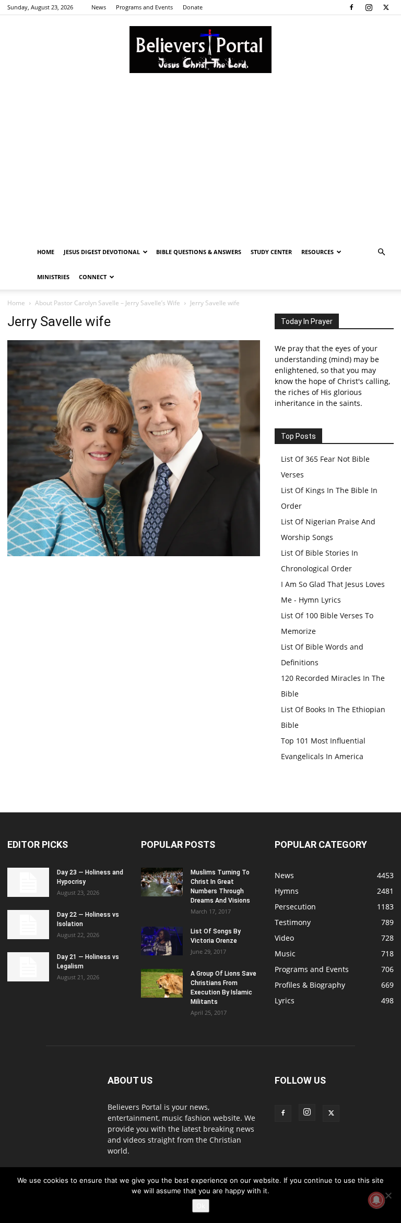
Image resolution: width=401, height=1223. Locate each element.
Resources (317, 252)
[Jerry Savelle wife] (133, 553)
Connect (93, 277)
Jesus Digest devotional (102, 252)
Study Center (271, 252)
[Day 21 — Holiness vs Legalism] (28, 966)
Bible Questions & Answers (198, 252)
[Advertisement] (200, 161)
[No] (388, 1195)
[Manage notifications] (376, 1200)
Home (45, 252)
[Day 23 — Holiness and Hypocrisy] (28, 882)
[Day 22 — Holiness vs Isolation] (28, 924)
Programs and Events (144, 7)
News (98, 7)
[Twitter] (386, 7)
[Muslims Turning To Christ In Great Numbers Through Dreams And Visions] (162, 882)
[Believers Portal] (200, 49)
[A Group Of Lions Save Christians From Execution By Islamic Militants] (162, 983)
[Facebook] (351, 7)
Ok (200, 1206)
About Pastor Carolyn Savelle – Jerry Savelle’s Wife (107, 302)
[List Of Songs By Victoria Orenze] (162, 941)
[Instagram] (368, 7)
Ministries (53, 277)
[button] (381, 252)
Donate (193, 7)
